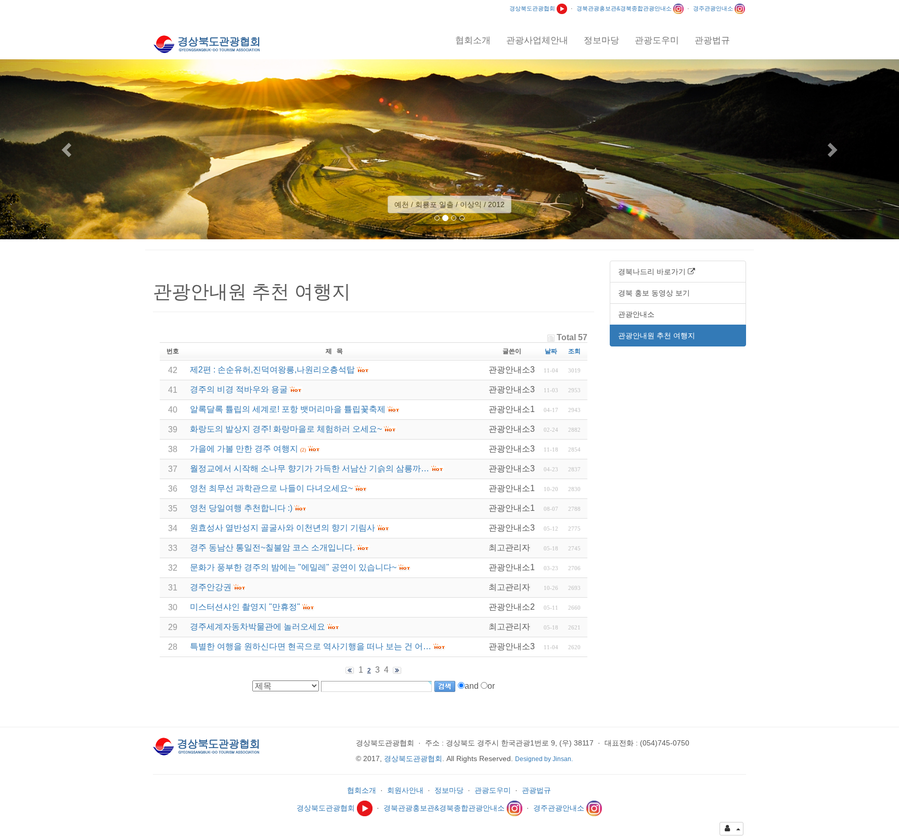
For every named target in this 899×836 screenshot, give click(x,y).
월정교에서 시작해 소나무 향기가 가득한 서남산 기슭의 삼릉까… (309, 468)
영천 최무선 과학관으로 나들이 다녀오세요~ (271, 488)
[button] (67, 149)
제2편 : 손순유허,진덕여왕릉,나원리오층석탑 (272, 369)
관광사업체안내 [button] (537, 40)
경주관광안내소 (714, 8)
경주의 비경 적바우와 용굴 (239, 389)
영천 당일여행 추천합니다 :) (241, 508)
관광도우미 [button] (657, 40)
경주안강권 (211, 587)
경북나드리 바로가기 (653, 271)
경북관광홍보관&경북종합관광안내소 (624, 8)
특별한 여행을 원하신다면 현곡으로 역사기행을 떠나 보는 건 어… (310, 646)
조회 (574, 351)
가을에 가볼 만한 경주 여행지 (244, 448)
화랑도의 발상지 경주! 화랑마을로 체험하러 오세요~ (286, 429)
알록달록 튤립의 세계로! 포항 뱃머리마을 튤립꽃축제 (288, 409)
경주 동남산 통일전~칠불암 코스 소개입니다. (272, 547)
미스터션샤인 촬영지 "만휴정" (245, 606)
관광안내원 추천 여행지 (656, 335)
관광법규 (536, 790)
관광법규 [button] (712, 40)
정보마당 (449, 790)
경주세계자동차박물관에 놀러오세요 (257, 626)
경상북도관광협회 (533, 8)
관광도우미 (492, 790)
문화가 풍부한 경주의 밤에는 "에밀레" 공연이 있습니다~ (293, 567)
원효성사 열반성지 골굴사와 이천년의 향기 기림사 (282, 527)
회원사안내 (405, 790)
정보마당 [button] (601, 40)
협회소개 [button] (473, 40)
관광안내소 (636, 314)
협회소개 (361, 790)
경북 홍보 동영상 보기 (654, 293)
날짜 (551, 351)
